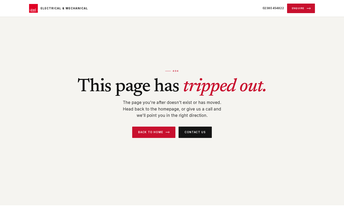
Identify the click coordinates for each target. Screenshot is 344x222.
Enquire (298, 8)
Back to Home (150, 132)
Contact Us (195, 132)
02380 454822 (273, 8)
